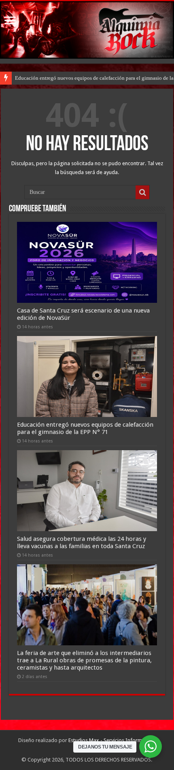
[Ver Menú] (10, 21)
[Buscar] (142, 192)
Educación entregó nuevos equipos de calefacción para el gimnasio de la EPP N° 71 (85, 428)
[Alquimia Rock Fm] (87, 30)
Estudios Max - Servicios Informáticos (112, 740)
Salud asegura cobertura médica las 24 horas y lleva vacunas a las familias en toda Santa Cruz (81, 542)
